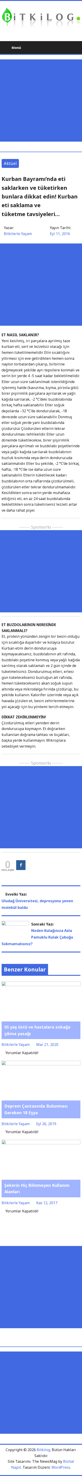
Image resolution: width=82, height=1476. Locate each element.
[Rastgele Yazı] (66, 47)
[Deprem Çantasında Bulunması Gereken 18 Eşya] (41, 1063)
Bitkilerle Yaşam (18, 233)
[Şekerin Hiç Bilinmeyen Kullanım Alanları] (41, 1142)
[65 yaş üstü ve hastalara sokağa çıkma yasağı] (41, 984)
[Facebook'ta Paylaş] (21, 865)
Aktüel (10, 163)
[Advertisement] (41, 100)
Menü (16, 47)
